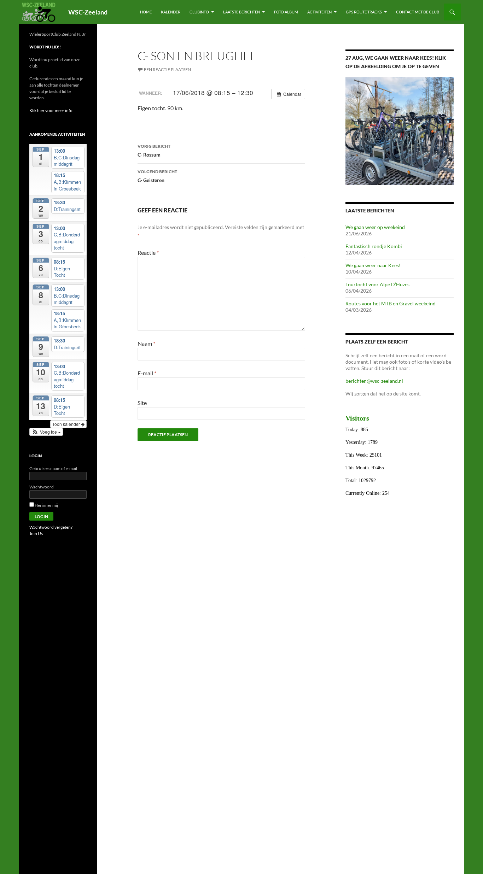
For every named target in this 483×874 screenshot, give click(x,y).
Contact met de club (417, 12)
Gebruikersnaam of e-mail (53, 468)
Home (146, 12)
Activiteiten (319, 12)
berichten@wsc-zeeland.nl (374, 381)
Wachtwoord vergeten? (50, 527)
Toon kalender (66, 424)
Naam (146, 343)
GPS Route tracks (364, 12)
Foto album (286, 12)
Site (142, 402)
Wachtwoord (41, 486)
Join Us (36, 533)
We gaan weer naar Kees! (373, 265)
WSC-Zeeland (87, 12)
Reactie (148, 252)
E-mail (147, 373)
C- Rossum (154, 150)
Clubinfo (199, 12)
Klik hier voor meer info (50, 110)
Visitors (357, 418)
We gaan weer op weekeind (375, 227)
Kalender (170, 12)
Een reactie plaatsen (167, 69)
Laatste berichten (241, 12)
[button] (46, 431)
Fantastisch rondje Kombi (373, 246)
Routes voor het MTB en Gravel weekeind (390, 303)
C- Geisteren (157, 176)
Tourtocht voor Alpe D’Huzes (377, 284)
